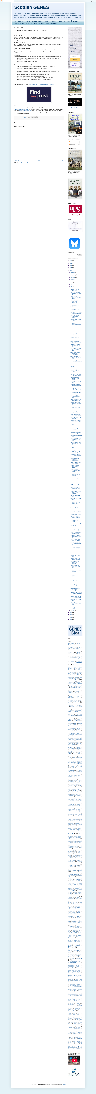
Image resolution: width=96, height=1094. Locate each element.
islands (69, 841)
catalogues (79, 693)
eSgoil (79, 751)
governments (78, 796)
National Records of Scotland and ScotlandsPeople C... (75, 459)
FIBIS (73, 767)
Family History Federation (77, 758)
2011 (71, 612)
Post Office (75, 922)
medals (80, 865)
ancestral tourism (76, 651)
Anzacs (75, 657)
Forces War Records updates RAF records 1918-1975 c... (75, 502)
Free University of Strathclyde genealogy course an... (75, 429)
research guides (77, 940)
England (23, 118)
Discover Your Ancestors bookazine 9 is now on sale (75, 585)
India (69, 824)
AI (81, 648)
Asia (75, 668)
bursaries (69, 688)
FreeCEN (77, 776)
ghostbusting (74, 789)
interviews (78, 829)
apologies (70, 658)
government (70, 796)
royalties (69, 951)
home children (77, 815)
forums (75, 775)
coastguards (70, 710)
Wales (74, 1033)
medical (71, 866)
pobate (69, 918)
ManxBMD (74, 862)
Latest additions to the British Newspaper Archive (74, 327)
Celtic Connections (75, 695)
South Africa (79, 995)
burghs (76, 686)
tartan (76, 1004)
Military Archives (74, 871)
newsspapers (79, 889)
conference (70, 714)
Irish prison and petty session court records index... (75, 566)
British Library (77, 682)
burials (80, 686)
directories (72, 740)
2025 (71, 262)
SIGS (79, 990)
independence (77, 823)
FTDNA (73, 780)
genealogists (72, 786)
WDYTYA (77, 1034)
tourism (69, 1014)
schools (75, 956)
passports (73, 909)
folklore (75, 772)
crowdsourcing (73, 724)
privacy (75, 923)
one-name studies (73, 901)
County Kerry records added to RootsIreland (75, 342)
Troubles (69, 1019)
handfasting (78, 801)
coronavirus (71, 718)
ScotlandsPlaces (71, 967)
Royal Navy (76, 950)
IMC (79, 820)
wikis (70, 1041)
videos (75, 1029)
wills (74, 1041)
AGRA (73, 648)
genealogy (78, 786)
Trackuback (70, 1015)
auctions (72, 669)
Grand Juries (70, 798)
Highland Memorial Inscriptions (74, 809)
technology (74, 1005)
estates (69, 752)
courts (69, 721)
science (80, 956)
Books (28, 21)
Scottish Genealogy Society (74, 972)
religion (77, 936)
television (80, 1005)
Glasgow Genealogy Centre (74, 791)
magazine (78, 860)
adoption (71, 647)
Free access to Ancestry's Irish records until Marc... (76, 553)
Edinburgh (70, 747)
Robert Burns (76, 944)
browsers (72, 685)
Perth (69, 912)
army (69, 667)
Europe (69, 753)
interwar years (70, 830)
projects (78, 926)
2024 (71, 263)
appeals (77, 658)
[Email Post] (29, 117)
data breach (78, 729)
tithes (74, 1013)
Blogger (64, 1084)
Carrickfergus (76, 692)
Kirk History (67, 21)
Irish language (78, 837)
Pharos (78, 912)
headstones (78, 803)
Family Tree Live (73, 762)
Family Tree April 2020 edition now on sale (75, 540)
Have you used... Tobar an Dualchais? (75, 320)
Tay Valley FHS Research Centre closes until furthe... (75, 482)
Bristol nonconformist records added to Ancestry (74, 520)
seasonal (71, 986)
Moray (69, 875)
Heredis (73, 805)
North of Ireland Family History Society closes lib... (75, 478)
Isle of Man (74, 841)
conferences (79, 714)
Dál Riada (78, 728)
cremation (71, 723)
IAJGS (74, 819)
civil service (72, 706)
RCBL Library (70, 932)
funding (80, 780)
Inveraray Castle (78, 830)
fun (76, 780)
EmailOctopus (76, 65)
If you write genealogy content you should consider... (74, 378)
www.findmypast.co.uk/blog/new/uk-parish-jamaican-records (41, 84)
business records (76, 688)
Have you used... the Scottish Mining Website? (74, 371)
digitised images (79, 739)
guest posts (72, 800)
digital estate (79, 738)
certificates (78, 697)
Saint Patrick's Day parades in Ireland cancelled (76, 547)
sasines (77, 954)
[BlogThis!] (33, 117)
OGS (81, 898)
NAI (79, 880)
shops (71, 990)
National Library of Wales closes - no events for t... (75, 421)
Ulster (80, 1020)
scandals (78, 955)
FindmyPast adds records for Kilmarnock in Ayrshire (75, 335)
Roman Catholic (72, 946)
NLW (75, 892)
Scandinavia (70, 956)
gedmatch (75, 785)
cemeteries (70, 696)
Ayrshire (80, 670)
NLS (71, 892)
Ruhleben (75, 951)
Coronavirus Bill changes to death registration (76, 412)
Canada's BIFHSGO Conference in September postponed (75, 323)
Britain (79, 681)
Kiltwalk (76, 846)
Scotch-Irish (72, 958)
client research (77, 707)
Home (14, 21)
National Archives (71, 883)
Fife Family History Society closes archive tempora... (76, 485)
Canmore (77, 691)
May (72, 284)
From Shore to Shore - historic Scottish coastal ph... (75, 536)
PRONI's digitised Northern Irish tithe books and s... (75, 393)
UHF (71, 1020)
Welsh (69, 1038)
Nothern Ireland (75, 894)
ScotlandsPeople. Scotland (73, 966)
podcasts (74, 918)
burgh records (71, 686)
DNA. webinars (70, 743)
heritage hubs (78, 806)
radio (79, 930)
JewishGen (76, 842)
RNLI (79, 942)
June (72, 282)
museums (70, 879)
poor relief (74, 921)
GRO (73, 799)
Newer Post (17, 160)
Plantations (78, 917)
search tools (79, 985)
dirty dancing (78, 740)
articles (75, 667)
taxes (79, 1004)
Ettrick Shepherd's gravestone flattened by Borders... (75, 527)
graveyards (76, 798)
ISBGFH (77, 840)
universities (77, 1024)
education (78, 747)
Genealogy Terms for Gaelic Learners (22, 23)
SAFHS (69, 952)
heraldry (69, 805)
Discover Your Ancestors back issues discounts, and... (75, 403)
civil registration (78, 705)
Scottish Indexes (78, 975)
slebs (76, 991)
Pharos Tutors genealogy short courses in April (75, 400)
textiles (71, 1008)
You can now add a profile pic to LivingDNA (75, 409)
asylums (79, 668)
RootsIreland (71, 947)
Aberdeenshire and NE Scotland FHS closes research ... (75, 488)
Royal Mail (70, 950)
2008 (71, 617)
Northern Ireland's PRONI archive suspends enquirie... (75, 364)
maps (79, 862)
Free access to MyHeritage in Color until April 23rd (75, 375)
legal (69, 852)
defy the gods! (79, 735)
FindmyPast (27, 118)
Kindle (81, 846)
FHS (76, 766)
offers (77, 898)
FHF (73, 766)
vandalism (70, 1029)
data (73, 729)
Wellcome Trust (77, 1037)
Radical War (74, 930)
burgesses (78, 685)
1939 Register (71, 643)
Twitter (80, 1019)
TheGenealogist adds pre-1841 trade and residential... (75, 492)
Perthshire (73, 912)
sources (74, 995)
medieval (78, 866)
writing (77, 1043)
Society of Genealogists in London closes (75, 463)
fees (79, 765)
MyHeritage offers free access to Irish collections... (75, 581)
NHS (70, 890)
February (73, 610)
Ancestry (70, 652)
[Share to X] (34, 117)
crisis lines (80, 723)
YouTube (78, 1048)
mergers (79, 869)
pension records (72, 911)
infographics (72, 825)
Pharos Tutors (72, 913)
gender (80, 785)
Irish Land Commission (78, 836)
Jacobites (80, 841)
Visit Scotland (79, 1031)
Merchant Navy (73, 869)
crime (75, 723)
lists (73, 856)
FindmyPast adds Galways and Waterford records (75, 524)
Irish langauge (71, 837)
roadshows (70, 944)
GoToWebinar (70, 795)
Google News (78, 794)
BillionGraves (70, 677)
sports (77, 996)
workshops (72, 1043)
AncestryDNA (79, 652)
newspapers (35, 118)
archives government (76, 664)
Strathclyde (76, 1000)
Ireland (31, 118)
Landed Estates (77, 848)
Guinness (76, 800)
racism (69, 930)
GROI (76, 799)
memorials (75, 867)
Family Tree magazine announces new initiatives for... (75, 301)
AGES (79, 647)
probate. (72, 925)
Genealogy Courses (37, 21)
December (73, 272)
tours (74, 1014)
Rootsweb (78, 949)
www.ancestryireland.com (72, 1047)
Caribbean (19, 118)
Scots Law (78, 967)
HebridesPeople (71, 804)
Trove (74, 1019)
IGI (70, 820)
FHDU (69, 766)
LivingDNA (70, 857)
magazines (70, 861)
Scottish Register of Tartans (77, 980)
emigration (79, 748)
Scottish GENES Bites (51, 23)
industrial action (74, 824)
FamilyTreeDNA (74, 765)
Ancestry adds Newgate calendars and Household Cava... (75, 353)
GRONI (80, 799)
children (80, 700)
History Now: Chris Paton (73, 107)
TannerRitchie (70, 1004)
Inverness (70, 832)
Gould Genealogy (77, 795)
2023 (71, 265)
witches (69, 1042)
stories (69, 1000)
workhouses (80, 1042)
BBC (81, 673)
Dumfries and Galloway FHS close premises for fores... (75, 455)
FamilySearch (78, 763)
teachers (69, 1005)
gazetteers (78, 784)
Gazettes (70, 785)
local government (77, 857)
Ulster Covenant (74, 1022)
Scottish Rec (70, 979)
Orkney (75, 904)
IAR (77, 819)
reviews (78, 941)
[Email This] (31, 117)
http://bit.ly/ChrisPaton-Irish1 (25, 110)
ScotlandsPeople (72, 962)
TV (77, 1019)
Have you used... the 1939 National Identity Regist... (76, 597)
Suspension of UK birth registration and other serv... (75, 345)
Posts (71, 142)
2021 (71, 268)
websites (71, 1037)
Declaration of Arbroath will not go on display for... (75, 433)
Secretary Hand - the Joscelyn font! (74, 290)
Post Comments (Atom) (24, 162)
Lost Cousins (72, 860)
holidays (71, 815)
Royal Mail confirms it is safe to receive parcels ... (76, 415)
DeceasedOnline (71, 734)
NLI (81, 890)
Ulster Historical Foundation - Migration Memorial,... (75, 297)
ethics (74, 752)
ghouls (79, 789)
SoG (70, 995)
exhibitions (80, 754)
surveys (71, 1003)
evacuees (75, 753)
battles (77, 673)
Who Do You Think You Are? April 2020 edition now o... (75, 543)
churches (70, 704)
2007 (71, 619)
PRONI (77, 927)
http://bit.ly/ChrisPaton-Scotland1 (27, 112)
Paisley (71, 906)
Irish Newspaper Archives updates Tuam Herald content (75, 578)
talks (77, 1003)
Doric (69, 744)
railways (74, 931)
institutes (74, 828)
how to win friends (76, 818)
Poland (79, 918)
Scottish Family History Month (74, 970)
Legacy (79, 851)
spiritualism (72, 996)
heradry (78, 804)
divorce (74, 742)
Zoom (69, 1050)
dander (69, 729)
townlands (78, 1014)
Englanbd (80, 749)
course (79, 719)
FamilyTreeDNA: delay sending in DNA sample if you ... (75, 389)
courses (70, 720)
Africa (75, 647)
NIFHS (73, 890)
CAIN (81, 688)
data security (70, 730)
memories (80, 867)
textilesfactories (77, 1008)
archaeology (72, 661)
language (78, 850)
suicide (75, 1001)
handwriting (70, 803)
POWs (79, 922)
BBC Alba (72, 674)
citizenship (76, 704)
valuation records (77, 1028)
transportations (77, 1018)
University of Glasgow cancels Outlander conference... (74, 466)
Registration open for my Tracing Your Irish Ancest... (75, 607)
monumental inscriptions (73, 874)
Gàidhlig (80, 782)
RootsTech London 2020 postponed (75, 512)
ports (70, 922)
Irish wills (75, 21)
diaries (69, 738)
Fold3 (71, 772)
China (71, 701)
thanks (69, 1009)
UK (75, 1020)
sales (81, 952)
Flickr (73, 771)
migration (74, 870)
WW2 (78, 1046)
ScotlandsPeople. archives (73, 965)
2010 (71, 614)
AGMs (69, 648)
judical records (79, 843)
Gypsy (81, 800)
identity (80, 819)
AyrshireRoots (72, 672)
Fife (77, 767)
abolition (78, 644)
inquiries (69, 828)
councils (69, 719)
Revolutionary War (71, 942)
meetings (69, 867)
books (76, 679)
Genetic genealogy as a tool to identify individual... (75, 562)
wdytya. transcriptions (72, 1036)
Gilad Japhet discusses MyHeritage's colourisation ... (75, 589)
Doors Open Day (78, 743)
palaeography (77, 906)
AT (68, 669)
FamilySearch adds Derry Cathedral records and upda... (75, 439)
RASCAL (78, 931)
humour (69, 819)
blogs (75, 678)
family (74, 757)
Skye (69, 991)
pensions (78, 911)
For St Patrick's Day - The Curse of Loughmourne (75, 452)
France (79, 775)
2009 (71, 616)
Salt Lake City (72, 954)
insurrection (80, 828)
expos (71, 756)
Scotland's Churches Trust (77, 960)
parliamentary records (72, 908)
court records (77, 720)
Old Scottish (71, 899)
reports (78, 937)
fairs (70, 757)
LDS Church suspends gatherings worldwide (75, 517)
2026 (71, 260)
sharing (69, 989)
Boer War (70, 679)
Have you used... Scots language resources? (75, 559)
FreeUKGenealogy (73, 779)
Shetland (74, 989)
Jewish (71, 842)
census (78, 696)
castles (80, 692)
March (72, 288)
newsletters (77, 888)
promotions (70, 927)
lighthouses (75, 855)
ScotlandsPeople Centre (73, 964)
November (73, 274)
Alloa (76, 649)
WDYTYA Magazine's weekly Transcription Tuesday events (75, 331)
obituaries (78, 897)
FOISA (80, 771)
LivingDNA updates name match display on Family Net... (75, 443)
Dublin (73, 744)
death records (77, 730)
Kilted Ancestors (71, 846)
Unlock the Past (71, 1026)
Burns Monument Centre (75, 687)
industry (80, 824)
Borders (69, 681)
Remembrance (71, 937)
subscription (70, 1001)
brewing (74, 681)
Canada (70, 691)
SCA (81, 954)
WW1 (74, 1044)
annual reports (79, 656)
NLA (78, 890)
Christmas (70, 702)
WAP (78, 1033)
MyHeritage (79, 879)
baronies (73, 673)
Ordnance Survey (76, 903)
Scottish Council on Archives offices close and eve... (75, 470)
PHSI (69, 917)
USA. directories (71, 1027)
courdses (74, 719)
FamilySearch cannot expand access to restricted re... (74, 316)
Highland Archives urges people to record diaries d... (75, 338)
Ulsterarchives (70, 1024)
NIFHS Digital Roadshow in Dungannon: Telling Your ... (76, 593)
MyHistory (73, 880)
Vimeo (80, 109)
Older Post (61, 160)
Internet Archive (72, 829)
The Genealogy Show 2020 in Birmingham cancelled (76, 361)
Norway (69, 894)
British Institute (71, 682)
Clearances (72, 707)
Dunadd (78, 744)
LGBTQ (79, 852)
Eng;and (75, 749)
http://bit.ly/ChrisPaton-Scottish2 (21, 109)
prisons (69, 923)
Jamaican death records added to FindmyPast (75, 407)
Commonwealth (71, 712)
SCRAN (69, 985)
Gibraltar (69, 790)
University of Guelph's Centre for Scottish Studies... (74, 509)
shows (75, 990)
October (72, 275)
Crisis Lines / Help (39, 23)
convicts (71, 716)
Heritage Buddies (71, 806)
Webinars (46, 21)
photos (78, 916)
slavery (72, 991)
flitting (77, 771)
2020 (71, 270)
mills (79, 871)
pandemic (70, 907)
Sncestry (80, 991)
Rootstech (72, 949)
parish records (77, 907)
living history (78, 856)
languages (70, 851)
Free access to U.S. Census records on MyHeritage (76, 313)
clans (81, 706)
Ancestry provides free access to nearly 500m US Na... (75, 357)
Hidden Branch (77, 808)
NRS (77, 896)
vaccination (70, 1028)
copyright (78, 716)
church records (77, 702)
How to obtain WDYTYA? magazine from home (75, 305)
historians (76, 810)
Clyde (69, 709)
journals (69, 843)
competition (78, 712)
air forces (71, 649)
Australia (70, 670)
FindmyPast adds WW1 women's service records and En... (76, 574)
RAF (69, 931)
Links (60, 21)
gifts (73, 790)
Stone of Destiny (76, 999)
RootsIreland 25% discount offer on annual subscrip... (76, 550)
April (72, 286)
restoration (70, 941)
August (72, 279)
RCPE (76, 932)
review (75, 941)
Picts (73, 917)
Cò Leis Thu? (76, 709)
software (80, 994)
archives (79, 663)
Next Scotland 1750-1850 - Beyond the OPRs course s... (75, 349)
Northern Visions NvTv (72, 109)
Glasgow (77, 790)
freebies (70, 776)
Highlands (70, 810)
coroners (78, 718)
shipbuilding (80, 989)
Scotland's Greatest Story (75, 961)
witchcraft (78, 1041)
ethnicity (78, 752)
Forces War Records (76, 774)
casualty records (72, 693)
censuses (70, 697)
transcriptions (70, 1018)
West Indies (74, 1038)
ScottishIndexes (72, 984)
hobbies (80, 814)
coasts (75, 710)
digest (73, 738)
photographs (70, 916)
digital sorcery (71, 739)
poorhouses (80, 921)
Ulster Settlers (77, 1023)
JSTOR (74, 843)
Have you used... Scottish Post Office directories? (75, 506)
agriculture (77, 648)
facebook (75, 756)
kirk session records (73, 847)
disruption (70, 742)
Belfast (77, 674)
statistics (69, 999)
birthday (76, 677)
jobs (80, 842)
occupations (70, 898)
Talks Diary (54, 21)
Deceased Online (75, 733)
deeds (74, 735)
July (72, 281)
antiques (71, 657)
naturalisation (74, 885)
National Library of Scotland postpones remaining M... (75, 474)
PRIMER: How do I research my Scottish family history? (75, 368)
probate (80, 923)
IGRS (73, 820)
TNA (78, 1013)
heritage (78, 805)
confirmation (73, 715)
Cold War (79, 710)
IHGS (77, 820)
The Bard (77, 1009)
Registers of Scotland (72, 935)
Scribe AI (74, 985)
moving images (79, 876)
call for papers (77, 690)
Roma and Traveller (76, 945)
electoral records (71, 748)
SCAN (72, 955)
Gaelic (74, 782)
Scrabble (78, 984)
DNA (78, 742)
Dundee (69, 745)
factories (80, 756)
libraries (70, 853)
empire (71, 749)
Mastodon (76, 865)
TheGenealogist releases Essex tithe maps (75, 307)
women (74, 1042)
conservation (79, 715)
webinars (80, 1036)
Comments (72, 144)
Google (72, 794)
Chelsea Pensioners (73, 700)
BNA (79, 678)
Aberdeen (70, 644)
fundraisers (72, 781)
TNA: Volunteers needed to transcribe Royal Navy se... (75, 293)
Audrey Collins (77, 669)
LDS (75, 851)
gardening (72, 784)
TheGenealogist (72, 1010)
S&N (79, 951)
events (79, 753)
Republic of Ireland (72, 939)
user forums (78, 1027)
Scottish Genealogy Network (74, 971)
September (73, 277)
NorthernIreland (77, 893)
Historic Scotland (71, 814)
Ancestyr (78, 653)
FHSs (80, 766)
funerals (78, 781)
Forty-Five (70, 775)
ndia (79, 885)
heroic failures (70, 808)
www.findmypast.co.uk (35, 33)
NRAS (74, 896)
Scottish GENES (31, 7)
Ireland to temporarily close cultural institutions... (76, 533)
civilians (77, 706)
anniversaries (72, 656)
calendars (71, 690)
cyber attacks (72, 728)
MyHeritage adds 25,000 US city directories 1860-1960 (76, 603)
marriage (70, 865)
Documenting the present (75, 514)
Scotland (79, 958)
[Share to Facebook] (36, 117)
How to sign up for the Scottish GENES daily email (75, 396)
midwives (69, 870)
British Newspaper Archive (75, 683)
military (80, 870)
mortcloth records (75, 875)
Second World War (78, 986)
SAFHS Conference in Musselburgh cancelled (75, 426)
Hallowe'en (72, 801)
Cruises (78, 725)
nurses (69, 897)
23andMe (78, 643)
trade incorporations (78, 1015)
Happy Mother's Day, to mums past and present (75, 385)
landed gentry (71, 850)
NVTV (74, 897)
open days (75, 902)
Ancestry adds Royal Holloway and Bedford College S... (75, 570)
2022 (71, 267)
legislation (73, 852)
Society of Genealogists (72, 994)
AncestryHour (72, 653)
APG (79, 657)
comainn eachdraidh (73, 711)
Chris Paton (21, 21)
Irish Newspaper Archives (73, 838)
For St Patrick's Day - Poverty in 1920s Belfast (75, 449)
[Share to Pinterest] (37, 117)
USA (78, 1026)
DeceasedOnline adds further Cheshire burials (75, 530)
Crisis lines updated (74, 387)
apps (81, 659)
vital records (72, 1032)
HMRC (76, 814)
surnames (80, 1001)
